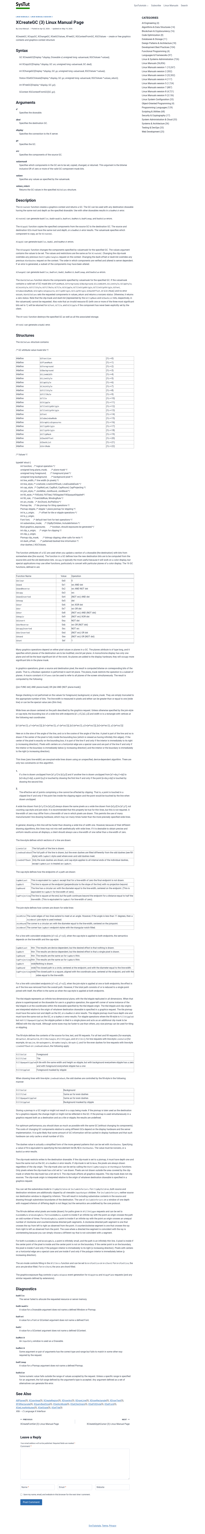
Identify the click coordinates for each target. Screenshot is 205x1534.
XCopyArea (34, 1400)
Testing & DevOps (150, 127)
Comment (26, 1446)
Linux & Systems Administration (157, 59)
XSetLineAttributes (25, 1407)
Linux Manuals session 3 (42, 17)
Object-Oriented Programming (156, 103)
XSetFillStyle (94, 1404)
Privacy (112, 1525)
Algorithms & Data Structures (156, 27)
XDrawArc (67, 1400)
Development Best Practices (155, 47)
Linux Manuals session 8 (154, 91)
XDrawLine (80, 1400)
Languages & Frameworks (154, 55)
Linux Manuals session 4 (154, 79)
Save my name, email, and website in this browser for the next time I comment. (57, 1494)
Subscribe (156, 5)
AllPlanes (20, 1400)
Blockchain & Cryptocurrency (156, 31)
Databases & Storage (152, 39)
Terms (105, 1525)
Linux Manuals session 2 (154, 71)
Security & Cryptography (154, 115)
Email (62, 1487)
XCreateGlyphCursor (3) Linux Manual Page (108, 1421)
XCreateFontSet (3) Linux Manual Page (39, 1421)
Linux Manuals (171, 5)
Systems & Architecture (153, 123)
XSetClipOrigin (77, 1404)
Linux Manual (23, 29)
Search (184, 5)
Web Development (151, 131)
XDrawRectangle (98, 1400)
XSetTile (55, 1407)
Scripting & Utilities (151, 111)
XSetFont (109, 1404)
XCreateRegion (51, 1400)
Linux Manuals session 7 (154, 87)
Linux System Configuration (155, 99)
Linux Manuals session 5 (154, 83)
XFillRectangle (23, 1404)
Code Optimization (151, 35)
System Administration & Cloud (157, 119)
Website (100, 1487)
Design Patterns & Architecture (157, 43)
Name (25, 1487)
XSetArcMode (60, 1404)
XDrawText (115, 1400)
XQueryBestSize (41, 1404)
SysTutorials (95, 1525)
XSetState (43, 1407)
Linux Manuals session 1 (154, 67)
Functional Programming (154, 51)
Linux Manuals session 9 (154, 95)
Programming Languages (154, 107)
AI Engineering (149, 23)
